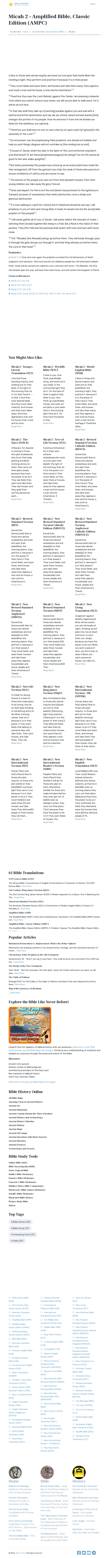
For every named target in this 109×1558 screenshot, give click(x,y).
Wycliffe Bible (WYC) (85, 1432)
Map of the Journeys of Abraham (25, 988)
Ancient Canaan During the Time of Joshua (30, 1113)
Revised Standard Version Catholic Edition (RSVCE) (83, 1393)
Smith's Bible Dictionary (21, 1174)
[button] (92, 4)
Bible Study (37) (21, 1228)
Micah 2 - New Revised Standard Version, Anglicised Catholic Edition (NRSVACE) (86, 527)
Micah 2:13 (16, 257)
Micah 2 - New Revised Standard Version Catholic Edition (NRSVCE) (54, 523)
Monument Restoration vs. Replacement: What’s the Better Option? (42, 943)
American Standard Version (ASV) (26, 901)
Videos (12, 1205)
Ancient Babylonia (18, 1109)
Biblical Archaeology (19, 1486)
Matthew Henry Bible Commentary (26, 1186)
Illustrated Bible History (21, 1197)
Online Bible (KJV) (18, 1162)
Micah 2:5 (15, 285)
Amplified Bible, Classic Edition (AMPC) (48, 32)
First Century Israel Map (20, 1521)
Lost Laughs (78, 1521)
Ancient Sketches (17, 1141)
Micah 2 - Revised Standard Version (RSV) (22, 522)
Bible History (21, 1553)
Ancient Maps (15, 1129)
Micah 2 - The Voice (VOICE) (20, 441)
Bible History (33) (21, 1222)
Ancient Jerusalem (18, 1497)
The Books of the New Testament (25, 966)
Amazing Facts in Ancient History (26, 1102)
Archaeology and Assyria (21, 1148)
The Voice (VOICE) (84, 1405)
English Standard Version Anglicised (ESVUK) (18, 1412)
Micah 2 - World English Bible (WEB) (84, 370)
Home (25, 32)
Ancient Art (14, 1105)
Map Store (77, 1529)
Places (64, 1495)
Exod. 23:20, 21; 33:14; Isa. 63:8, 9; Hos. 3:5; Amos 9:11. (49, 293)
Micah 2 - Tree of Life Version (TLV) (54, 441)
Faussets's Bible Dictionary (22, 1182)
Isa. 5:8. (26, 281)
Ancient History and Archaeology (26, 1117)
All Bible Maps (16, 1098)
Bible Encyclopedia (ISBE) (22, 1166)
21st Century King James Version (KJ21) (29, 890)
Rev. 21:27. (27, 285)
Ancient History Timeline (21, 1121)
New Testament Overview (85, 1497)
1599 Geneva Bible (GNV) (21, 879)
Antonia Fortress (17, 1144)
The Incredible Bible (18, 1536)
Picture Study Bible (18, 1201)
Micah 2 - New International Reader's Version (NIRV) (53, 764)
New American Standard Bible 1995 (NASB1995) (50, 1396)
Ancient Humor (16, 1125)
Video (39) (18, 1241)
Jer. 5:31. (27, 289)
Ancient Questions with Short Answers (28, 1137)
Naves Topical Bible (18, 1170)
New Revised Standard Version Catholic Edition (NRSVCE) (84, 1330)
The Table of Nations (19, 977)
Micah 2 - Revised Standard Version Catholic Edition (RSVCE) (86, 444)
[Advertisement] (54, 55)
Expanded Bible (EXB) (22, 1427)
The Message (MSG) (85, 1401)
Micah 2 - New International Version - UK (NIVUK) (83, 691)
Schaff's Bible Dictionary (21, 1193)
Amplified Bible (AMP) (20, 912)
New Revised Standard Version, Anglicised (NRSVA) (81, 1340)
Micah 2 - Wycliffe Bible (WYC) (54, 368)
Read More (16, 426)
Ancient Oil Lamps (18, 1133)
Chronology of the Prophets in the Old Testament (33, 954)
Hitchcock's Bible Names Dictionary (27, 1190)
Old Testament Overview (84, 1486)
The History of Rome (51, 1501)
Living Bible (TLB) (52, 1349)
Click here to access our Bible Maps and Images (32, 1082)
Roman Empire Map (50, 1486)
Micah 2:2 (16, 281)
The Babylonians (49, 1534)
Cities (18, 1530)
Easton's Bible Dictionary (21, 1178)
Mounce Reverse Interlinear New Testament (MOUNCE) (51, 1364)
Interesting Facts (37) (24, 1234)
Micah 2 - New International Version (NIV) (19, 763)
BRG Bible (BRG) (19, 1339)
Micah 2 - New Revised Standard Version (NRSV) (54, 608)
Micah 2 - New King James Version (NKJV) (52, 690)
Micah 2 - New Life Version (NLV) (22, 688)
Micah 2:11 (16, 289)
